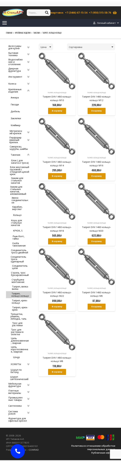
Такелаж (36, 33)
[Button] (17, 451)
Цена (43, 47)
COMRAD (34, 449)
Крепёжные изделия (23, 33)
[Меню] (4, 23)
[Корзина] (115, 12)
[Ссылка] (12, 13)
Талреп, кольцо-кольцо (57, 93)
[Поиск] (47, 12)
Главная (9, 33)
